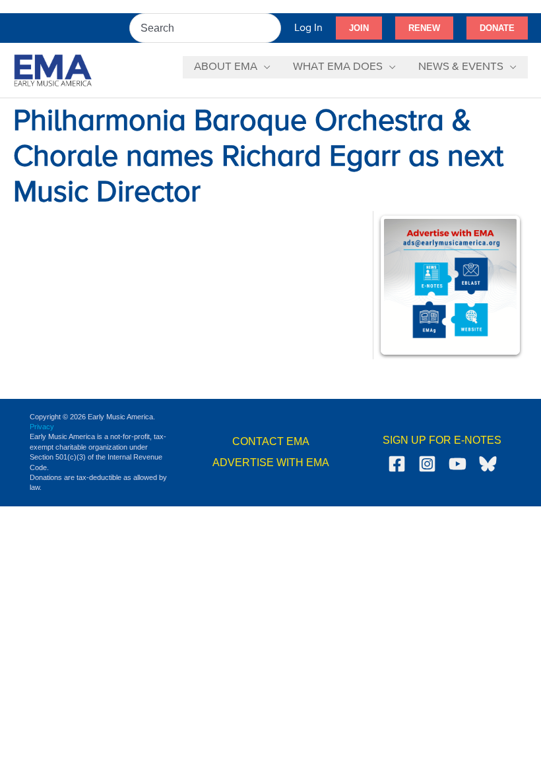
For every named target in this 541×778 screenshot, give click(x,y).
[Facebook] (397, 464)
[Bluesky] (488, 464)
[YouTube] (457, 464)
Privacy (42, 427)
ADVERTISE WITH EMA (270, 462)
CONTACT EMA (270, 441)
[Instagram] (427, 464)
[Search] (271, 28)
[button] (359, 28)
